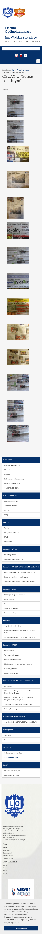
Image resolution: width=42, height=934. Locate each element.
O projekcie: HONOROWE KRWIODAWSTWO (20, 722)
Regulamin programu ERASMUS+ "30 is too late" (19, 632)
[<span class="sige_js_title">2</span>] (19, 255)
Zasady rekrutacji (10, 506)
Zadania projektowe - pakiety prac (16, 577)
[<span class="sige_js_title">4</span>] (19, 306)
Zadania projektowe (11, 608)
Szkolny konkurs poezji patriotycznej (17, 709)
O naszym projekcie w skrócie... (15, 595)
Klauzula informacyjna (12, 771)
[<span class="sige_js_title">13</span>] (19, 208)
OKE (5, 870)
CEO (5, 873)
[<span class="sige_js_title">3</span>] (19, 281)
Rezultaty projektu (10, 668)
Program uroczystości (12, 483)
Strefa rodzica (8, 858)
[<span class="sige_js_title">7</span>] (19, 382)
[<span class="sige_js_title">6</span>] (19, 357)
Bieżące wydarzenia (11, 604)
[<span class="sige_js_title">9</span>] (19, 433)
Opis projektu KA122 (11, 555)
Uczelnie (7, 740)
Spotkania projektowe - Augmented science (19, 581)
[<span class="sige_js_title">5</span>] (19, 332)
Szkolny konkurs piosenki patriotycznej (18, 704)
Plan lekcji (7, 470)
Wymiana (7, 735)
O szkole (6, 850)
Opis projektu (9, 599)
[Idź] (39, 48)
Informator (8, 541)
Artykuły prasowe (23, 70)
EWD (6, 537)
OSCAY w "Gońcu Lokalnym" (17, 78)
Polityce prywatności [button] (12, 923)
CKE (4, 868)
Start (13, 70)
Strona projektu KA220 (12, 673)
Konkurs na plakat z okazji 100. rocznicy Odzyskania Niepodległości (18, 699)
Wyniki (6, 528)
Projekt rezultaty (10, 613)
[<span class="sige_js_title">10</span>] (19, 131)
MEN (5, 865)
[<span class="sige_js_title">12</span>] (19, 179)
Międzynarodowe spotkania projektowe (18, 664)
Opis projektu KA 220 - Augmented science (19, 572)
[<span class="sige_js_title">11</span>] (19, 154)
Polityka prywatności (11, 775)
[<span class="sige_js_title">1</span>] (19, 106)
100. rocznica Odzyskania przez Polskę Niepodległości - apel (18, 692)
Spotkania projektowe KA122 (14, 559)
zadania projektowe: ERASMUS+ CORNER (19, 637)
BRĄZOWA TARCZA (11, 532)
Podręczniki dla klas (11, 501)
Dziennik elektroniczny (12, 465)
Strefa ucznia (8, 855)
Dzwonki (7, 474)
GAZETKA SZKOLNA (11, 488)
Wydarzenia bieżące (11, 655)
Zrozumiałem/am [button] (21, 928)
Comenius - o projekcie (14, 753)
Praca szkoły (7, 853)
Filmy (6, 515)
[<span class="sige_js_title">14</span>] (19, 230)
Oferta (6, 510)
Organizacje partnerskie (12, 659)
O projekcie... (9, 686)
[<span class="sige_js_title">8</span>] (19, 411)
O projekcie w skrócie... (12, 626)
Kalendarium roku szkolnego (14, 479)
